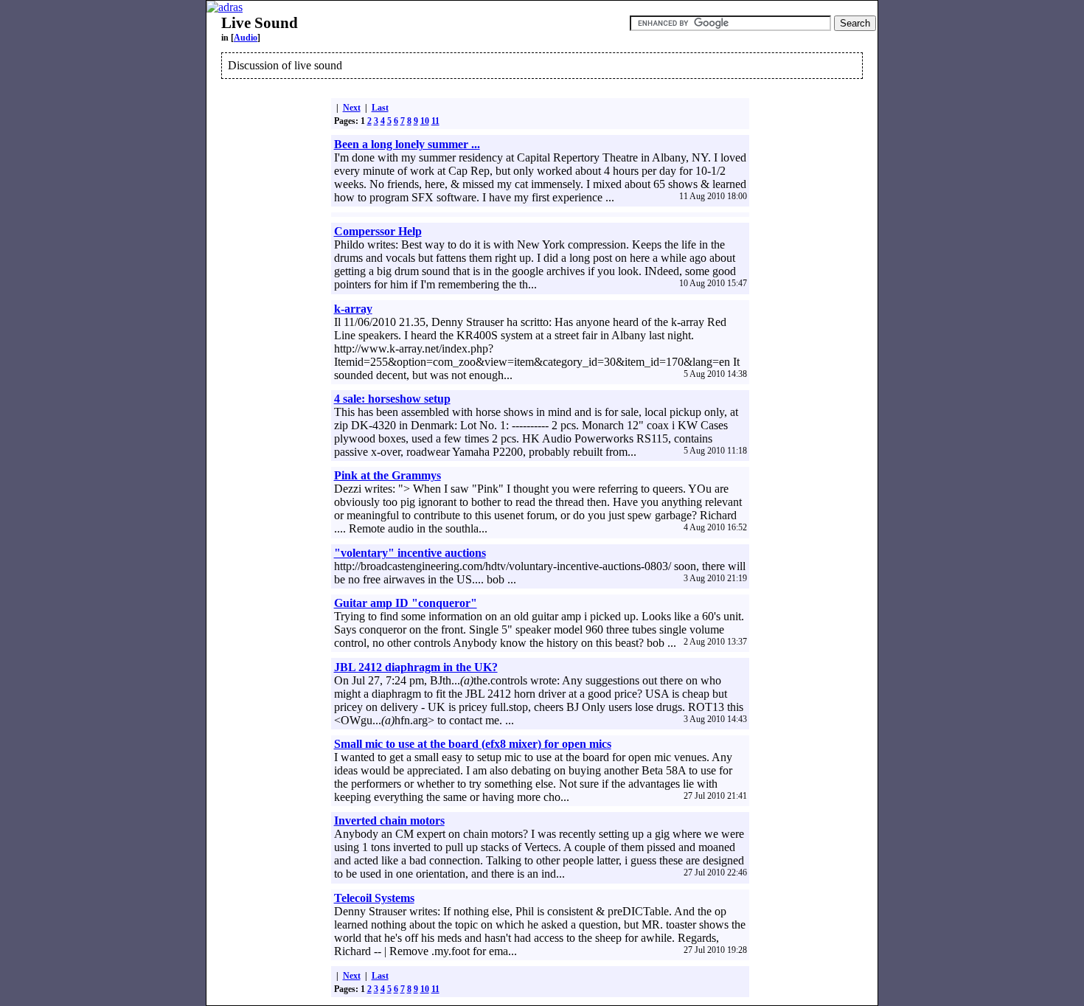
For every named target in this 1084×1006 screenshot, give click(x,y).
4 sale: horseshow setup (392, 398)
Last (380, 108)
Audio (245, 37)
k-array (353, 308)
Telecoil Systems (374, 898)
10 (424, 121)
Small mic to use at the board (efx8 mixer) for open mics (472, 744)
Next (352, 108)
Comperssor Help (378, 231)
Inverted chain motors (389, 820)
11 (435, 121)
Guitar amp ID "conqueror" (405, 603)
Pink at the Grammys (387, 475)
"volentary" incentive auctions (410, 553)
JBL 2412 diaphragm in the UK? (416, 667)
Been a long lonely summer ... (407, 144)
